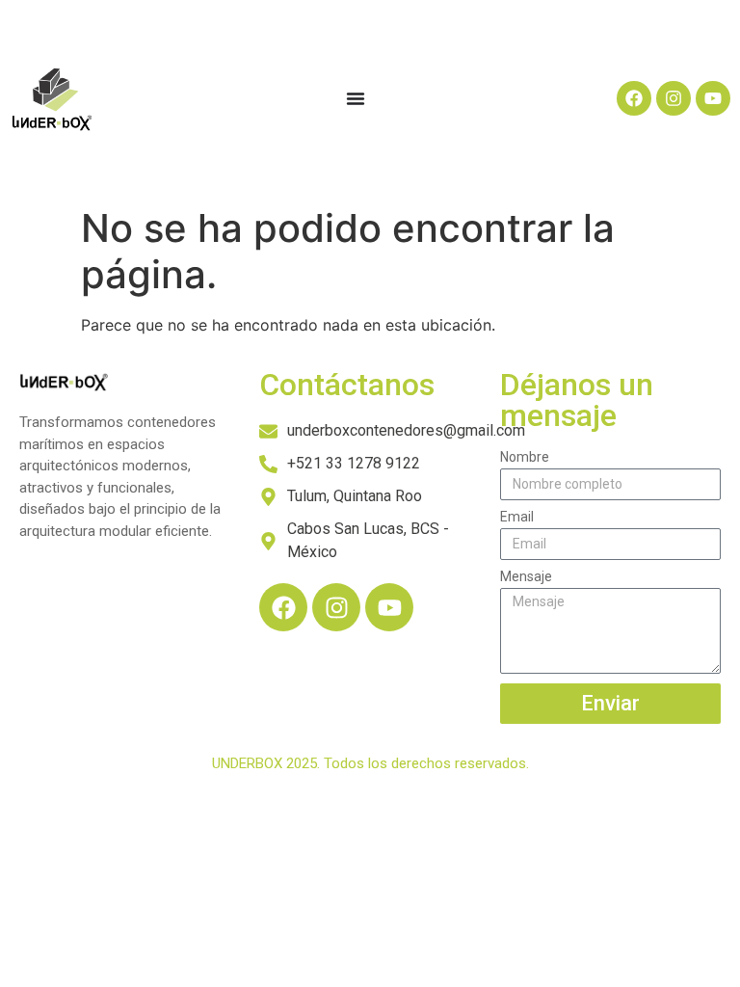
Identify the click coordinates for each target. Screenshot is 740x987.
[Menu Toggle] (355, 98)
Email (517, 517)
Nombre (524, 457)
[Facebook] (634, 98)
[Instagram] (673, 98)
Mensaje (526, 577)
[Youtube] (713, 98)
